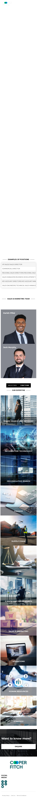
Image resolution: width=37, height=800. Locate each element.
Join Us (13, 795)
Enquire (29, 3)
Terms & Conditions (21, 795)
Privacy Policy (5, 795)
